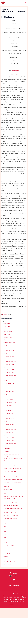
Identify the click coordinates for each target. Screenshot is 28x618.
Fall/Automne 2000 (10, 437)
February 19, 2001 (8, 331)
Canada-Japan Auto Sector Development (13, 476)
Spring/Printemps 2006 (11, 361)
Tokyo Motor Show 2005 (9, 559)
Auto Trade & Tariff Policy (10, 471)
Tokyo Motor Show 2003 (9, 561)
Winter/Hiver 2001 (10, 432)
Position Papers (7, 451)
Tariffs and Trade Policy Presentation (12, 468)
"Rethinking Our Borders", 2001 (11, 518)
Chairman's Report (10, 545)
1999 (6, 542)
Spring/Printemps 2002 (11, 416)
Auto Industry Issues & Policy (10, 465)
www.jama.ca (15, 74)
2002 (6, 407)
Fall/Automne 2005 (10, 369)
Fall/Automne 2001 (10, 424)
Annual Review (7, 521)
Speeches (6, 474)
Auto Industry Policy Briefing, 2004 (11, 505)
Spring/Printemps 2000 (11, 443)
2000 (6, 435)
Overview (8, 548)
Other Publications (8, 489)
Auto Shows (6, 556)
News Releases (7, 323)
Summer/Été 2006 (9, 358)
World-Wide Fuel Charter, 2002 (11, 515)
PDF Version (4, 314)
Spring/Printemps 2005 (11, 375)
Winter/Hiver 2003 (10, 405)
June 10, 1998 (7, 339)
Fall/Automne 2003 (10, 397)
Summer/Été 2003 (9, 399)
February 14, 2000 (8, 337)
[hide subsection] (3, 451)
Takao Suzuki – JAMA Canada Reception (12, 482)
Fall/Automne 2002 (10, 410)
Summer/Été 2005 (9, 372)
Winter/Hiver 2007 (10, 350)
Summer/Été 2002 (9, 413)
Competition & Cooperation (10, 463)
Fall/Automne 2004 (10, 383)
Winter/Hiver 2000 (10, 446)
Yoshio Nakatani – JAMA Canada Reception (13, 479)
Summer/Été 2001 (9, 427)
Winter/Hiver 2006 (10, 364)
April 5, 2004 (7, 326)
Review (7, 550)
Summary (8, 553)
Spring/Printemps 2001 (11, 429)
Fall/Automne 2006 (10, 356)
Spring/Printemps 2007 (11, 348)
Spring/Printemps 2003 (11, 402)
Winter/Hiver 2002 (10, 418)
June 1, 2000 (7, 334)
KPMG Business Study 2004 (10, 512)
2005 (6, 367)
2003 (6, 394)
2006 (6, 353)
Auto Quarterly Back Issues (9, 342)
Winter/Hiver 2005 (10, 378)
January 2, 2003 (7, 329)
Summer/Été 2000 (9, 440)
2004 (6, 380)
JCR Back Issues (6, 448)
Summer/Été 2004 (9, 386)
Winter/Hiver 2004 (10, 391)
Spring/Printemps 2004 (11, 388)
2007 (6, 345)
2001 (6, 421)
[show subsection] (3, 323)
